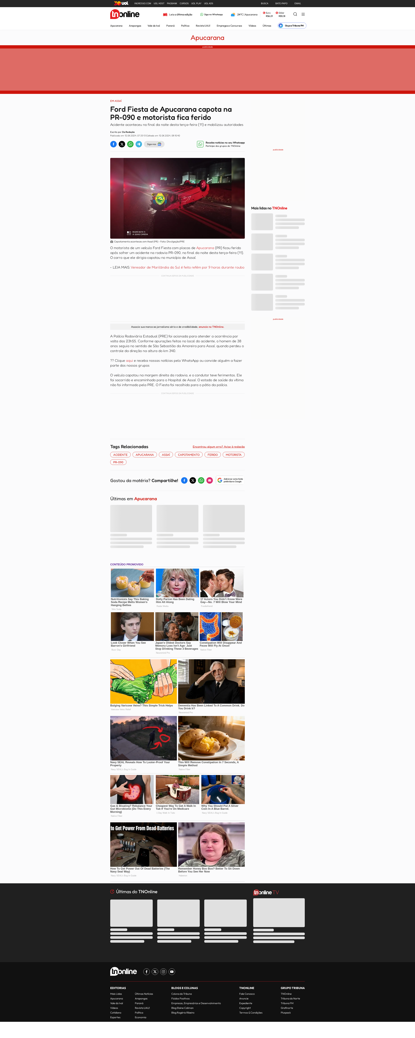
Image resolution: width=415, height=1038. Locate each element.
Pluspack (286, 1012)
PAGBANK (172, 3)
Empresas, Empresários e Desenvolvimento (196, 1003)
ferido (213, 454)
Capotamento (189, 454)
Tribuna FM (287, 1003)
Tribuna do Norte (290, 998)
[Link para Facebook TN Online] (146, 971)
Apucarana (116, 25)
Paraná (170, 25)
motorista (234, 454)
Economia (140, 1017)
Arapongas (135, 25)
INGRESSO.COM (142, 3)
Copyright (245, 1007)
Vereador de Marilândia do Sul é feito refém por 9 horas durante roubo (187, 267)
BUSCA (264, 3)
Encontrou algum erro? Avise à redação (219, 446)
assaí (166, 454)
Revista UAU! (203, 25)
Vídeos (252, 25)
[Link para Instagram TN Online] (163, 971)
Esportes (115, 1017)
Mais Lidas (116, 993)
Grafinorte (287, 1007)
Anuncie (244, 998)
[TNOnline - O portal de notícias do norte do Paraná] (124, 14)
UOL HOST (159, 3)
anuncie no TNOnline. (211, 326)
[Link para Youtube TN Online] (172, 971)
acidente (120, 454)
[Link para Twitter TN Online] (155, 971)
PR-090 (118, 462)
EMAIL (298, 3)
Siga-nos (151, 144)
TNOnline (286, 993)
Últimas (267, 25)
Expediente (245, 1003)
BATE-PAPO (281, 3)
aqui (129, 360)
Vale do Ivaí (154, 25)
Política (185, 25)
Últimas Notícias (144, 993)
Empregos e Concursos (229, 25)
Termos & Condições (250, 1012)
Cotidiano (115, 1012)
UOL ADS (208, 3)
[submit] (295, 14)
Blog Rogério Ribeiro (182, 1012)
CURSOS (184, 3)
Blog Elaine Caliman (182, 1007)
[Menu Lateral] (303, 14)
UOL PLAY (196, 3)
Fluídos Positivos (180, 998)
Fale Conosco (247, 993)
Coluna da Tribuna (181, 993)
